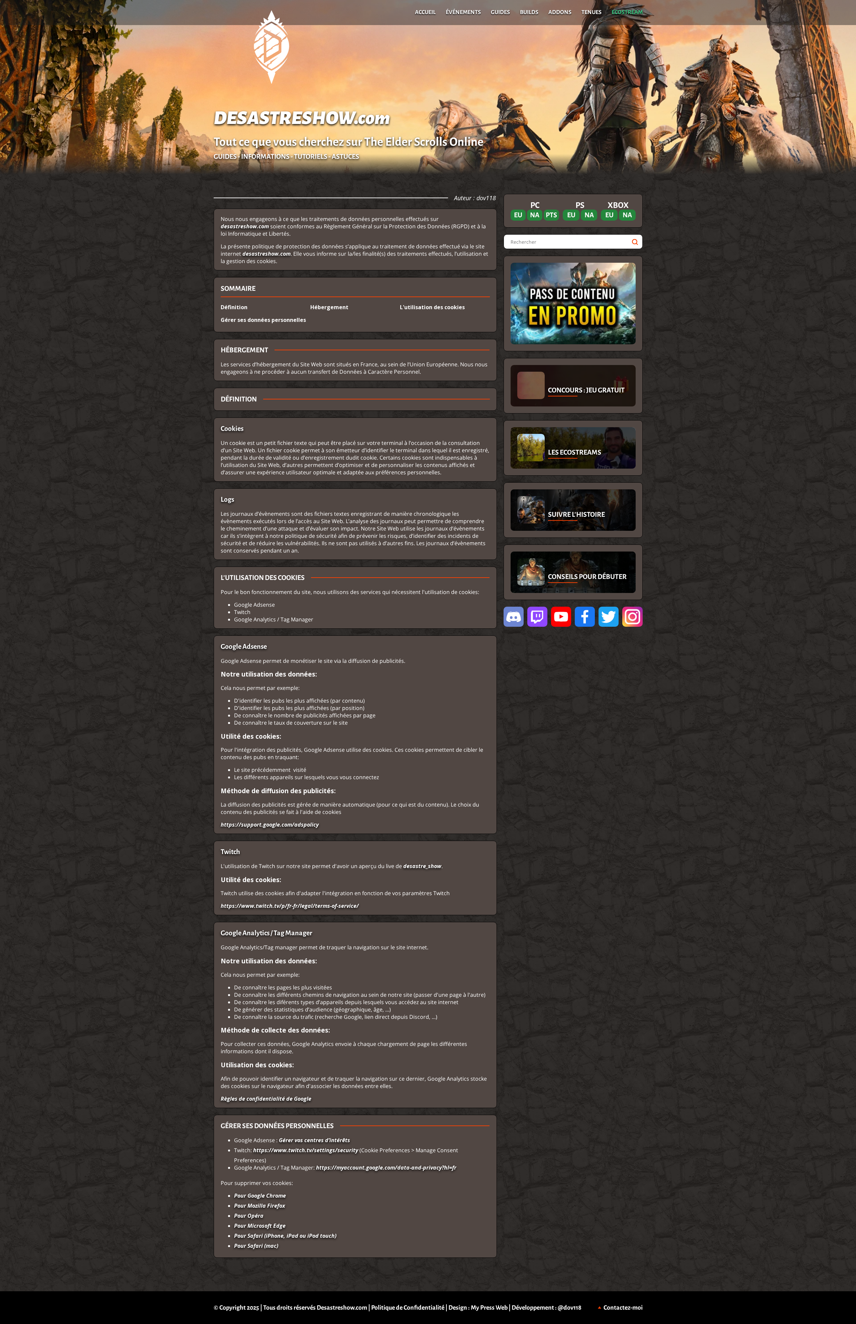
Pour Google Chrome (260, 1195)
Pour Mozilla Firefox (259, 1205)
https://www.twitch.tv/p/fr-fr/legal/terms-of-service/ (290, 906)
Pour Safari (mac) (256, 1245)
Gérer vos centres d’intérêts (314, 1140)
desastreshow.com (245, 226)
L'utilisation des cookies (432, 307)
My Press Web (489, 1307)
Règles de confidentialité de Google (266, 1098)
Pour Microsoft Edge (260, 1225)
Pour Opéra (248, 1215)
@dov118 (569, 1307)
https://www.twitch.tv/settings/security (305, 1150)
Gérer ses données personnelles (263, 320)
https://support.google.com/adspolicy (270, 824)
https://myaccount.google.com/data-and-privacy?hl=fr (386, 1167)
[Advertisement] (106, 294)
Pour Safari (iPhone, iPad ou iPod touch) (285, 1235)
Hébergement (329, 307)
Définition (234, 307)
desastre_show (422, 866)
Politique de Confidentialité (407, 1307)
